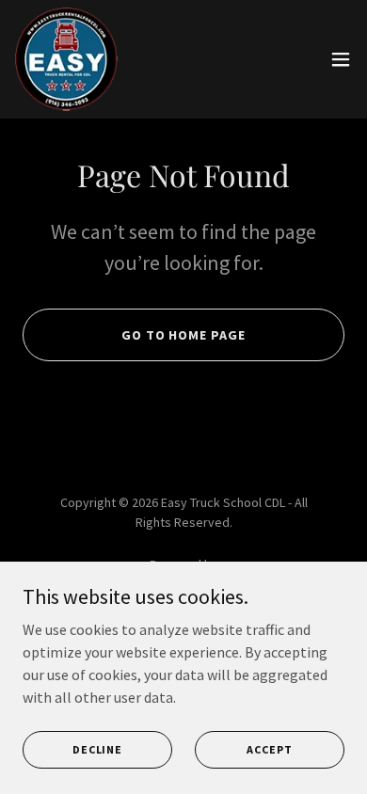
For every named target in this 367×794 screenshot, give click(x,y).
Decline (97, 749)
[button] (340, 59)
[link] (66, 59)
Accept (269, 749)
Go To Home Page (184, 334)
